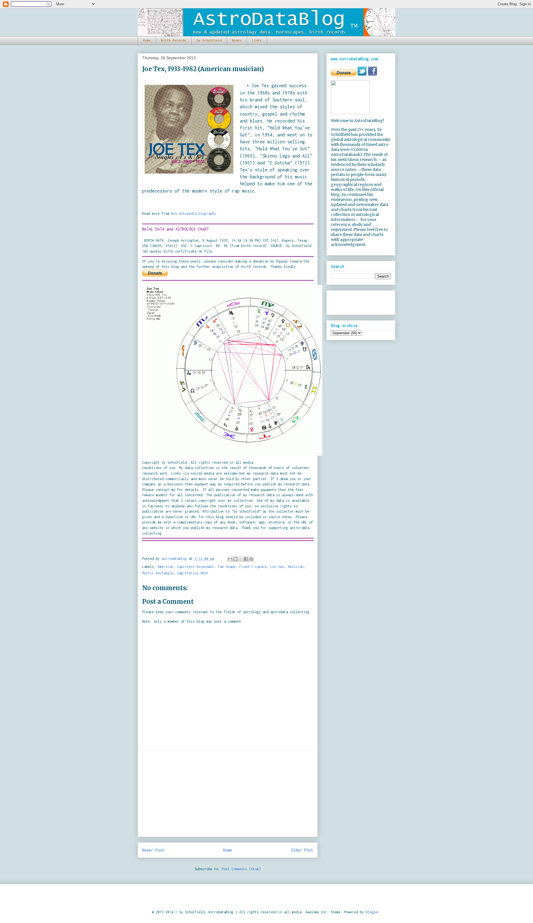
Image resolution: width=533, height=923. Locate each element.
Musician (295, 567)
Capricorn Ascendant (195, 567)
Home (147, 40)
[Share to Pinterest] (251, 559)
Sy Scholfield (209, 40)
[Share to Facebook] (246, 559)
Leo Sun (277, 567)
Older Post (302, 850)
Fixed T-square (252, 567)
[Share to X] (240, 559)
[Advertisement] (227, 793)
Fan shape (226, 567)
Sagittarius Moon (192, 573)
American (165, 567)
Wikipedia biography (197, 213)
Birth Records (173, 40)
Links (257, 40)
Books (237, 40)
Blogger (372, 912)
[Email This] (230, 559)
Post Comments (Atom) (241, 869)
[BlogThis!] (235, 559)
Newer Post (153, 850)
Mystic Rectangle (157, 573)
